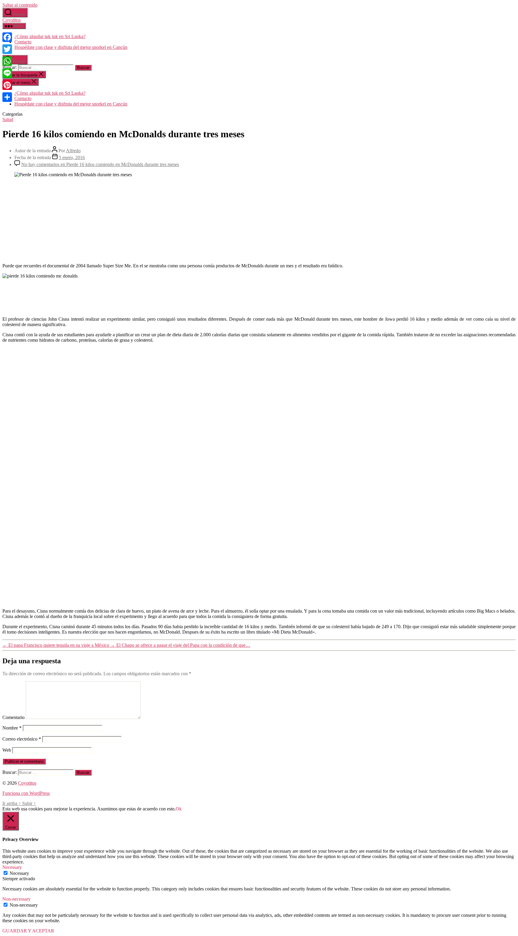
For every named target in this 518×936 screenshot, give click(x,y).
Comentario (13, 717)
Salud (7, 119)
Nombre (12, 727)
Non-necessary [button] (16, 899)
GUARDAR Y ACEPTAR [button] (28, 930)
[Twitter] (7, 49)
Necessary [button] (12, 867)
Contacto (22, 41)
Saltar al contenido (19, 4)
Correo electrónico (21, 738)
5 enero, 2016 (72, 157)
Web (6, 750)
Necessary (19, 873)
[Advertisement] (259, 219)
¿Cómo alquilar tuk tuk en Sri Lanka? (49, 36)
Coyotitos (11, 19)
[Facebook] (7, 37)
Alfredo (73, 150)
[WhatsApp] (7, 61)
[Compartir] (7, 97)
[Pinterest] (7, 85)
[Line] (7, 73)
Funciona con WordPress (26, 793)
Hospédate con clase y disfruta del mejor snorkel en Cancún (70, 47)
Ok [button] (179, 808)
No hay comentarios (100, 164)
